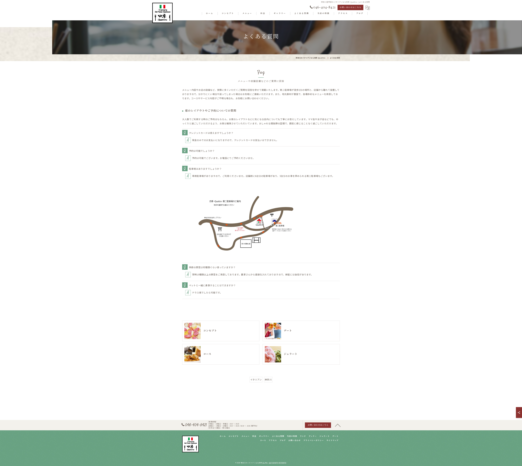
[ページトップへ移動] (338, 425)
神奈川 (268, 379)
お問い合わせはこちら (350, 7)
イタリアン (256, 379)
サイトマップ (332, 440)
